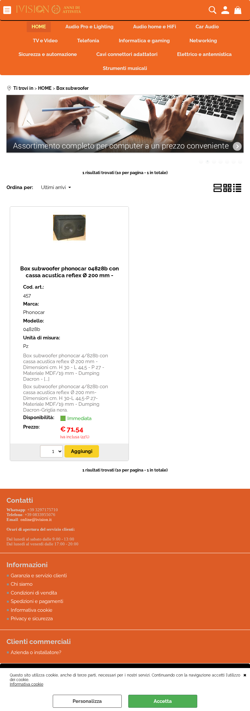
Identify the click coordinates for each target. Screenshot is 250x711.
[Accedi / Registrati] (226, 10)
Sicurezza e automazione (48, 54)
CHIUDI (245, 674)
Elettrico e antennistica (204, 54)
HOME (39, 27)
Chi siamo (22, 584)
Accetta (163, 701)
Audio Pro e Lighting (89, 27)
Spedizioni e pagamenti (37, 601)
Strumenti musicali (125, 68)
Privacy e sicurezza (32, 619)
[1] (52, 452)
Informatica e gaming (144, 41)
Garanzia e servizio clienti (39, 576)
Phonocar (34, 312)
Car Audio (207, 27)
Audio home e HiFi (154, 27)
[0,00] (238, 10)
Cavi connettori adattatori (127, 54)
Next (239, 128)
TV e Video (45, 41)
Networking (203, 41)
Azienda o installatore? (36, 652)
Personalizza (87, 701)
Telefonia (88, 41)
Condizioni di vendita (34, 593)
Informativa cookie (26, 684)
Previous (11, 128)
